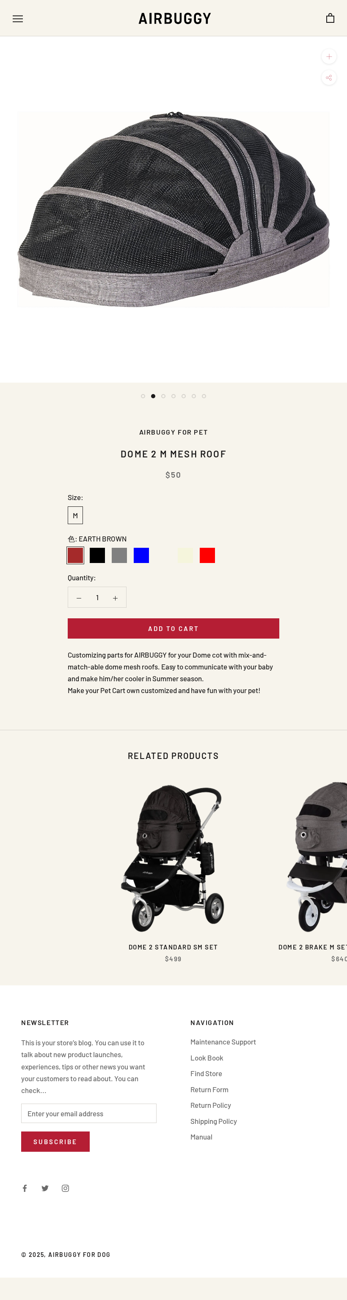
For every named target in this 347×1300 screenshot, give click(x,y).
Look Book (206, 1057)
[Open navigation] (18, 18)
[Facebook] (24, 1187)
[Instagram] (65, 1187)
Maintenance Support (223, 1041)
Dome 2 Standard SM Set (173, 947)
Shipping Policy (213, 1121)
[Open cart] (330, 18)
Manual (201, 1136)
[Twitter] (45, 1187)
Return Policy (210, 1105)
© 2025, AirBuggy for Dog (66, 1254)
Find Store (206, 1073)
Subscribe (55, 1141)
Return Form (209, 1089)
